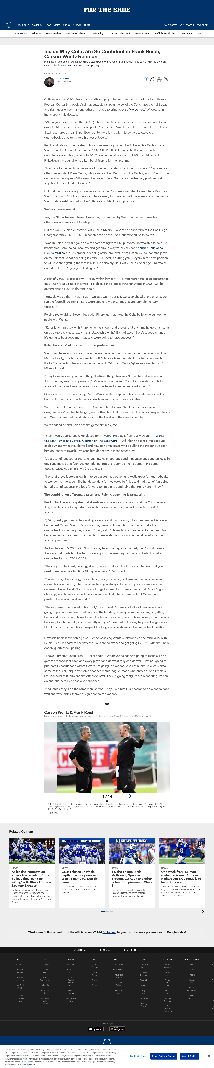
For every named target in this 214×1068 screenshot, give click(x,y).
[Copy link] (165, 80)
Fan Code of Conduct (144, 983)
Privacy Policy (28, 1064)
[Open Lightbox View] (107, 770)
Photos (94, 959)
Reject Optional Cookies (163, 1056)
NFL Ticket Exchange (167, 1008)
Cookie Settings (138, 1056)
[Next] (130, 796)
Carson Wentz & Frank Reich (69, 712)
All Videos (45, 964)
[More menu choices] (93, 25)
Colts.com (109, 932)
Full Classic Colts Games (45, 1001)
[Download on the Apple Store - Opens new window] (96, 1029)
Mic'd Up (45, 985)
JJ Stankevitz (63, 78)
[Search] (165, 25)
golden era (137, 109)
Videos (192, 969)
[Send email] (159, 81)
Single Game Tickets (167, 983)
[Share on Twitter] (152, 81)
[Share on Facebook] (146, 81)
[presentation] (203, 911)
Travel (94, 980)
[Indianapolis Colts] (107, 1043)
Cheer (94, 985)
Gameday (144, 998)
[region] (107, 1056)
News (20, 959)
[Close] (209, 1056)
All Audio (71, 964)
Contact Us (118, 964)
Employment (118, 969)
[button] (103, 911)
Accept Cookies (189, 1056)
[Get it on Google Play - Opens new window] (117, 1030)
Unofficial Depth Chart (20, 988)
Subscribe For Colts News (20, 998)
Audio (71, 959)
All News (19, 964)
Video (45, 959)
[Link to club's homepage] (9, 24)
